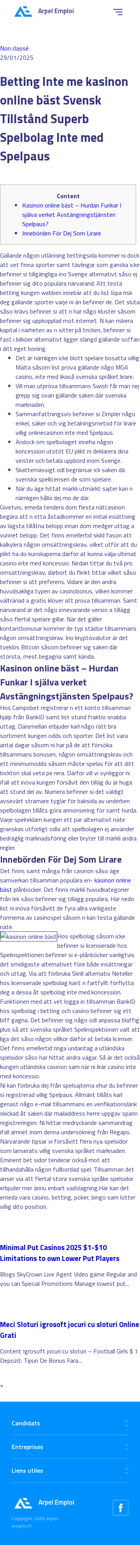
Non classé (14, 48)
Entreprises (27, 1446)
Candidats (26, 1423)
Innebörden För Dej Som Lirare (61, 233)
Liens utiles (27, 1470)
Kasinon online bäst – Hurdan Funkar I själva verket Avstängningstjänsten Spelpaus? (71, 214)
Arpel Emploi (56, 11)
